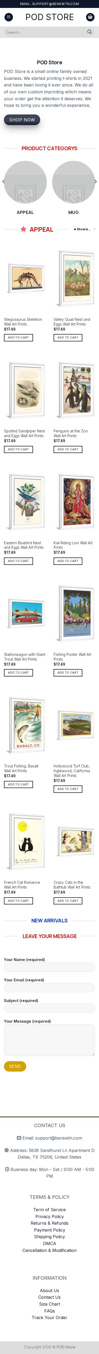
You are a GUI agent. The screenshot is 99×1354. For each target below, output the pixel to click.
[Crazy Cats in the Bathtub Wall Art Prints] (74, 841)
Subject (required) (21, 1000)
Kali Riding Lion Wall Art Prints (73, 545)
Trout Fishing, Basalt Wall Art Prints (21, 768)
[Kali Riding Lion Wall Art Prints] (74, 501)
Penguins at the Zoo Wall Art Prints (71, 433)
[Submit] (89, 32)
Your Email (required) (24, 980)
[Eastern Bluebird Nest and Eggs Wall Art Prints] (25, 501)
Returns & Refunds (49, 1223)
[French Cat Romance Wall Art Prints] (25, 841)
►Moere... (82, 229)
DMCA (49, 1243)
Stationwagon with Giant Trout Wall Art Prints (24, 656)
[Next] (95, 192)
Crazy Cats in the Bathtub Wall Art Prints (72, 884)
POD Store (49, 17)
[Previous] (3, 192)
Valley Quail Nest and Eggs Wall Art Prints (72, 321)
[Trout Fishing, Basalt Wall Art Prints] (25, 725)
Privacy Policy (49, 1216)
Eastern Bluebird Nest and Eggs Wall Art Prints (24, 545)
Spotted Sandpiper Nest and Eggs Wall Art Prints (24, 433)
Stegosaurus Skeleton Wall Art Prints (23, 321)
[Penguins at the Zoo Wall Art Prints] (74, 390)
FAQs (49, 1311)
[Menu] (8, 17)
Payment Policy (49, 1230)
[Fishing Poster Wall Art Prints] (74, 613)
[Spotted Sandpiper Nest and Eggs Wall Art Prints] (25, 390)
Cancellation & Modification (49, 1250)
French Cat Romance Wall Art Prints (22, 884)
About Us (49, 1290)
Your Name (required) (24, 959)
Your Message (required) (27, 1021)
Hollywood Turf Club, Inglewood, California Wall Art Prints (72, 770)
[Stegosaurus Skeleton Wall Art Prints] (25, 278)
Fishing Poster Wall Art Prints (72, 656)
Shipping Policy (49, 1236)
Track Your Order (49, 1317)
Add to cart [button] (18, 337)
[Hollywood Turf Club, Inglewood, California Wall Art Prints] (74, 725)
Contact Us (49, 1297)
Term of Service (49, 1209)
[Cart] (90, 17)
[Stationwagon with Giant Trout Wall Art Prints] (25, 613)
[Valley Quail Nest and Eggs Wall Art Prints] (74, 278)
